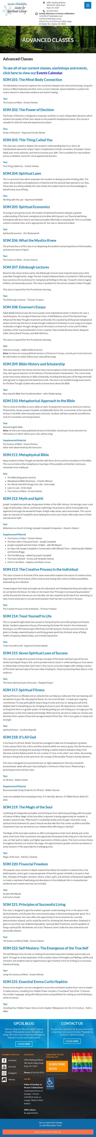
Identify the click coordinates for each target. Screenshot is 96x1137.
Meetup (11, 1079)
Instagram (12, 1073)
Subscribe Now (57, 1066)
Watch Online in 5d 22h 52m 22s (48, 1132)
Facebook (12, 1060)
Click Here (24, 1044)
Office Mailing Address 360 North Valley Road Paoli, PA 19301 (56, 5)
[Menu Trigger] (87, 5)
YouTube (12, 1066)
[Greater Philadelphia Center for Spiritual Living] (15, 16)
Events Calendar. (50, 73)
